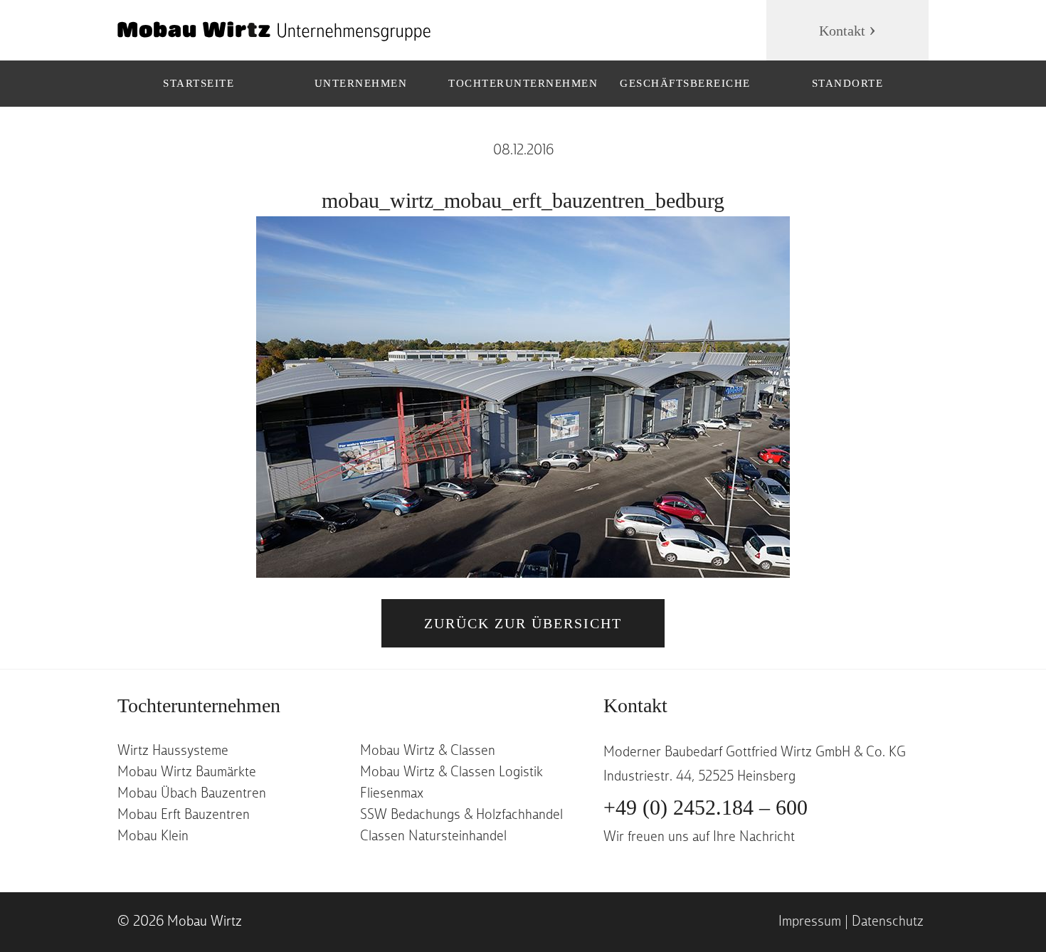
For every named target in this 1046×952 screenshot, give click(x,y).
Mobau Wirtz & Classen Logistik (451, 773)
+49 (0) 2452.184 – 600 (705, 807)
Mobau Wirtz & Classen (427, 751)
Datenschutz (888, 922)
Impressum (809, 922)
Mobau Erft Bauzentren (183, 815)
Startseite (198, 83)
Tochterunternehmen (523, 83)
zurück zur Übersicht (523, 623)
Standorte (848, 83)
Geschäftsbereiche (685, 83)
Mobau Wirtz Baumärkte (186, 773)
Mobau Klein (153, 837)
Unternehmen (361, 83)
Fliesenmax (391, 794)
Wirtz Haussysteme (172, 751)
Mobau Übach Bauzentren (191, 794)
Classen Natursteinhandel (433, 837)
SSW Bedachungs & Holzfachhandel (461, 815)
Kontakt (842, 30)
